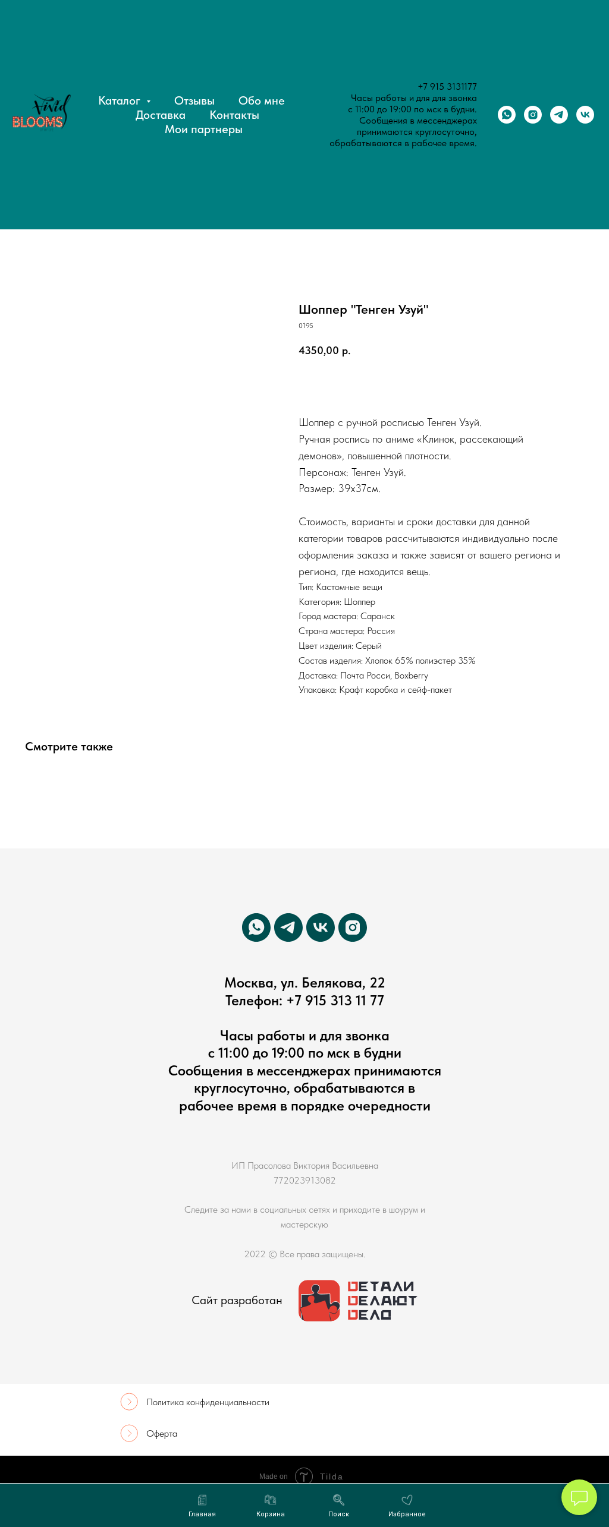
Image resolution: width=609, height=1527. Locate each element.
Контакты (234, 115)
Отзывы (194, 100)
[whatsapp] (507, 115)
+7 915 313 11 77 (335, 1000)
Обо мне (261, 100)
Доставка (161, 115)
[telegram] (559, 115)
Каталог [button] (120, 100)
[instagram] (533, 115)
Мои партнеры (204, 129)
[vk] (585, 115)
